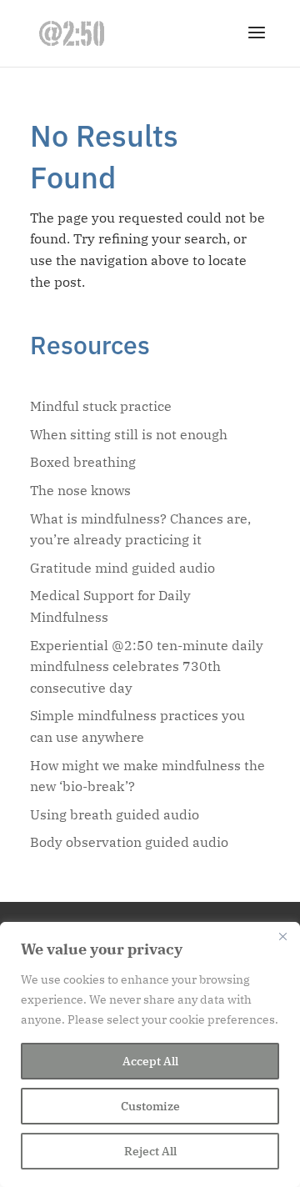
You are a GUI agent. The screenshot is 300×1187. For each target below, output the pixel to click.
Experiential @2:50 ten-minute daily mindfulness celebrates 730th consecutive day (146, 666)
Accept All (150, 1061)
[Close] (282, 936)
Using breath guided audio (114, 814)
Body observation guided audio (129, 842)
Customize (150, 1106)
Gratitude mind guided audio (122, 567)
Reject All (150, 1151)
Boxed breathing (83, 461)
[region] (150, 1054)
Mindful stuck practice (101, 406)
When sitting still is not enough (129, 434)
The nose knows (80, 490)
